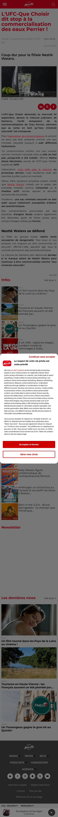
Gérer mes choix (29, 454)
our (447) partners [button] (17, 370)
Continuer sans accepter (42, 356)
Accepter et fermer (29, 444)
